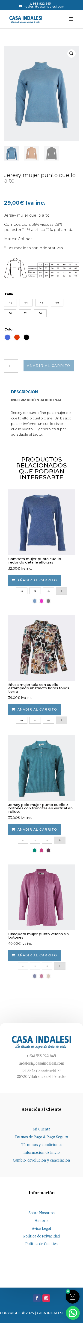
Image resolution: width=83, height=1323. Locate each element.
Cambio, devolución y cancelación (41, 1160)
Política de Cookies (41, 1244)
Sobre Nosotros (42, 1213)
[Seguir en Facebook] (37, 1252)
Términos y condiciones (41, 1145)
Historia (41, 1220)
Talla (8, 294)
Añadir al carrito (48, 366)
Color (9, 329)
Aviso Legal (41, 1228)
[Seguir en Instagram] (46, 1252)
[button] (71, 53)
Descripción (24, 392)
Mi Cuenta (41, 1129)
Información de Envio (42, 1152)
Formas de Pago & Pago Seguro (41, 1137)
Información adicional (36, 400)
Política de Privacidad (41, 1236)
